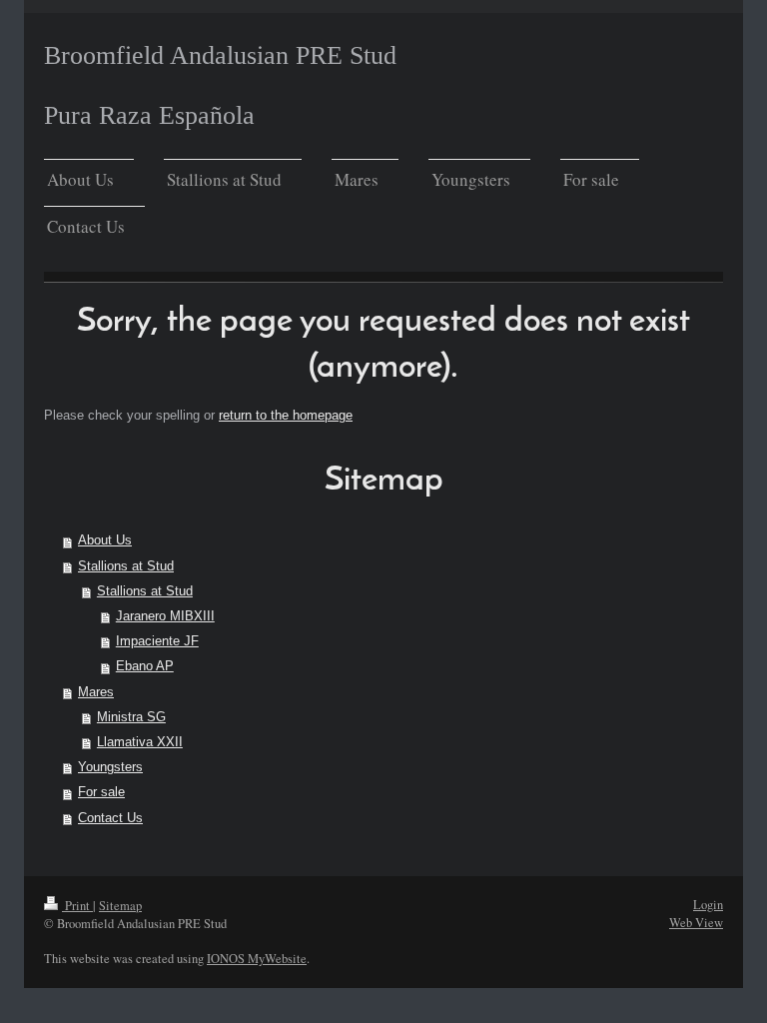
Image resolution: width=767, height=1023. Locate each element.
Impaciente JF (157, 641)
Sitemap (120, 905)
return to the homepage (286, 416)
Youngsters (110, 767)
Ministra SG (131, 717)
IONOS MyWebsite (257, 958)
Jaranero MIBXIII (165, 616)
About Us (105, 540)
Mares (96, 692)
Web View (696, 922)
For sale (101, 792)
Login (708, 904)
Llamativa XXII (140, 742)
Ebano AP (145, 666)
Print (77, 905)
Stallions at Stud (126, 566)
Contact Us (110, 818)
